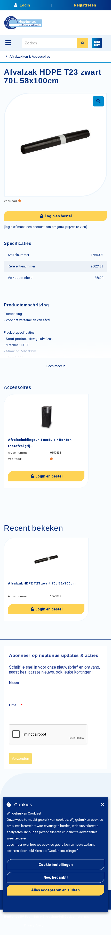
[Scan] (97, 43)
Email (15, 705)
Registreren (85, 5)
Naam (14, 683)
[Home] (23, 23)
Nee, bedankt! (55, 877)
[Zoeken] (82, 43)
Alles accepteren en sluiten (55, 890)
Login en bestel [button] (58, 216)
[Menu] (8, 42)
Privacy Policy (33, 925)
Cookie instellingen (55, 865)
